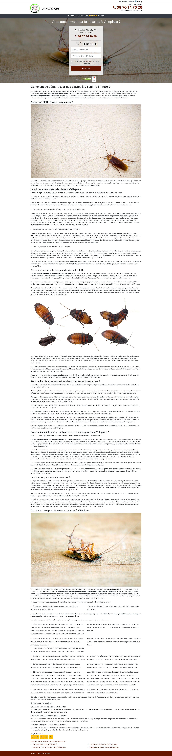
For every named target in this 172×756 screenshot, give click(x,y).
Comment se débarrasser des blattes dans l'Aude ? (48, 741)
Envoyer (86, 68)
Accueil (33, 753)
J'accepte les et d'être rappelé (87, 62)
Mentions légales (44, 753)
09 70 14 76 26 (129, 7)
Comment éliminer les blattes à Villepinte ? (104, 747)
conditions (88, 61)
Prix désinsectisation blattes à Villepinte (103, 744)
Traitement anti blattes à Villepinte (45, 744)
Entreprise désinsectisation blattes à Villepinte (49, 747)
